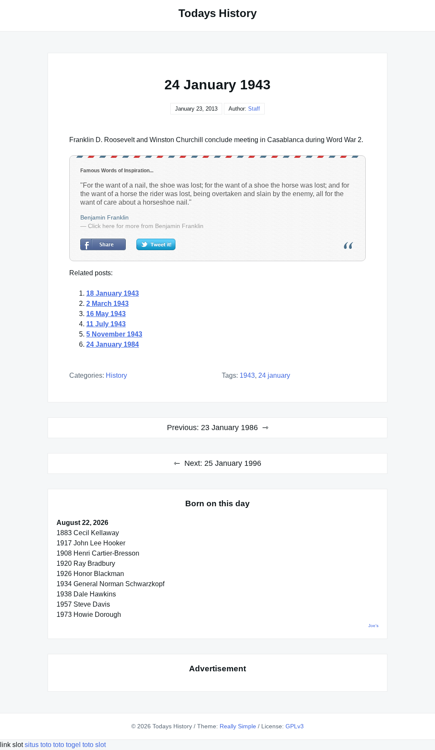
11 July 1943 (106, 324)
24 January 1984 (112, 344)
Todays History (217, 13)
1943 (247, 375)
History (116, 375)
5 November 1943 (114, 334)
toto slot (94, 744)
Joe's (373, 625)
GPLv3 (294, 726)
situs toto (39, 744)
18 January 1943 (112, 293)
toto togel (67, 744)
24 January (274, 375)
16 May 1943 (106, 313)
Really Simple (238, 726)
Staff (254, 109)
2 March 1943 (107, 303)
